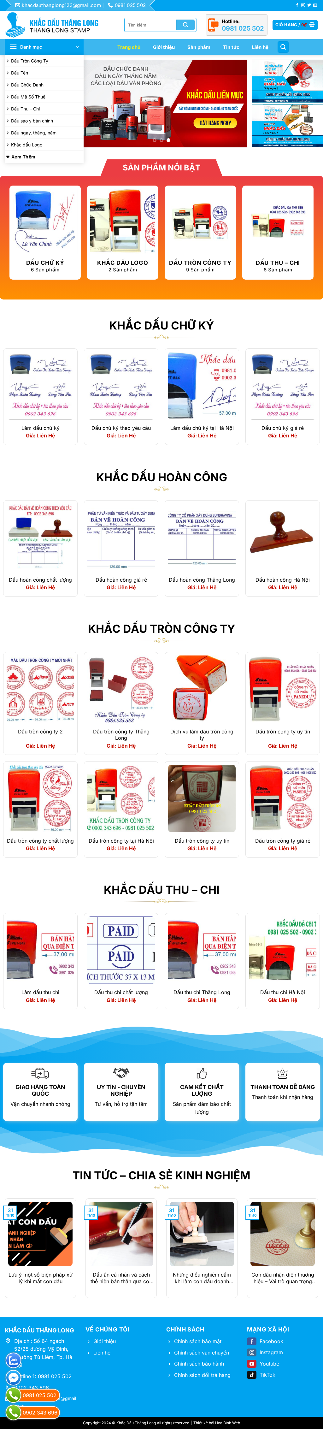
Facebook (271, 1341)
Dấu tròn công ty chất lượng (40, 841)
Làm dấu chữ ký (40, 428)
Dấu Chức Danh (27, 84)
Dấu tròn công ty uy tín (282, 731)
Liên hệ (260, 47)
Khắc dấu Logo (26, 144)
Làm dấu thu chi (40, 992)
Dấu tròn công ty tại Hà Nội (121, 841)
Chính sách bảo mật (197, 1341)
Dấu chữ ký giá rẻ (282, 428)
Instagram (271, 1352)
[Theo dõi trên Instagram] (303, 5)
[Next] (236, 103)
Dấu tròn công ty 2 (40, 731)
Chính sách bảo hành (199, 1364)
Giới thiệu (164, 47)
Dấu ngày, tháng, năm (33, 132)
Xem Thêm (23, 156)
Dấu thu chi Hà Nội (282, 992)
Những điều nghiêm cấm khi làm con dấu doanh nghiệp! (202, 1278)
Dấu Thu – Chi (25, 108)
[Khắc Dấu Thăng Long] (55, 25)
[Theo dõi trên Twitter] (309, 5)
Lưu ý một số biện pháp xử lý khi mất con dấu (41, 1278)
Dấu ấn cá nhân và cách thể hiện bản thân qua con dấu (121, 1278)
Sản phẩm (198, 47)
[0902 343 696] (13, 1412)
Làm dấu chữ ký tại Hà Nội (202, 428)
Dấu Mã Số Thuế (28, 96)
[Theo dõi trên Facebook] (297, 5)
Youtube (269, 1364)
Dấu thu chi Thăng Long (201, 992)
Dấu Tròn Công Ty (29, 60)
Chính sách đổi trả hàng (202, 1375)
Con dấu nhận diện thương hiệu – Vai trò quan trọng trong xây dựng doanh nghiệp (282, 1278)
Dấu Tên (19, 72)
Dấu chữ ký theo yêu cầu (121, 428)
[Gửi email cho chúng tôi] (315, 5)
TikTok (267, 1375)
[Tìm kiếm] (283, 47)
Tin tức (231, 47)
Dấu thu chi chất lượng (121, 992)
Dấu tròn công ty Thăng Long (121, 734)
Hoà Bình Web (227, 1422)
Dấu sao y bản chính (32, 120)
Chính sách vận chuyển (201, 1352)
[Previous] (87, 103)
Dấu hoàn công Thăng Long (202, 580)
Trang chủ (128, 47)
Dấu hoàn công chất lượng (40, 580)
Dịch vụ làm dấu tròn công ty (201, 734)
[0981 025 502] (13, 1395)
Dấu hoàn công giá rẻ (121, 580)
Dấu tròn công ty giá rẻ (282, 841)
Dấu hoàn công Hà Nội (282, 580)
